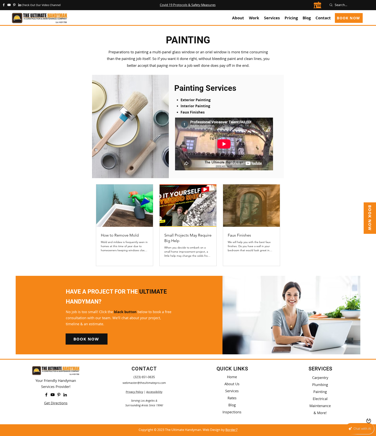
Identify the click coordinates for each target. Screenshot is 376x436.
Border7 (231, 430)
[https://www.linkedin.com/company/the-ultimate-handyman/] (20, 5)
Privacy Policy (134, 392)
